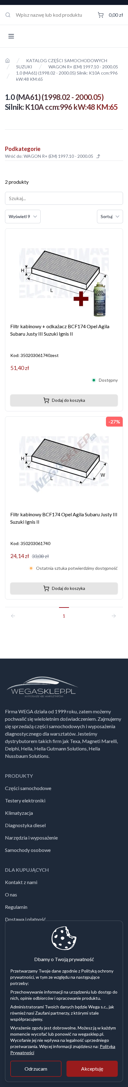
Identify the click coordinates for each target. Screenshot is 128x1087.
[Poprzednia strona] (15, 613)
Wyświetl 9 (19, 216)
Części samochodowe (28, 788)
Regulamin (16, 907)
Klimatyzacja (19, 813)
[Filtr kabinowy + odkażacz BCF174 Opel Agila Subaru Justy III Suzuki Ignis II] (64, 273)
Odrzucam (36, 1069)
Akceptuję (92, 1069)
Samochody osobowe (28, 850)
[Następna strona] (112, 613)
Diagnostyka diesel (25, 825)
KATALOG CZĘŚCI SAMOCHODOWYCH (66, 60)
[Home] (7, 60)
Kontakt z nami (21, 882)
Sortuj (106, 216)
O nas (11, 894)
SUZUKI (24, 66)
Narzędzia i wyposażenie (31, 837)
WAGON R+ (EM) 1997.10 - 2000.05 (83, 66)
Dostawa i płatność (25, 919)
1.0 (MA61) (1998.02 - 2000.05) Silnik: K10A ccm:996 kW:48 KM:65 (66, 76)
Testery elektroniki (25, 800)
